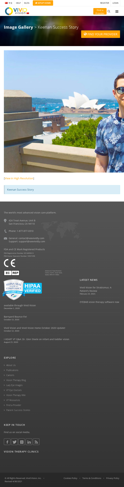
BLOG (26, 3)
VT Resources (13, 400)
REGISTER (104, 3)
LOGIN (115, 3)
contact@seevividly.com (31, 238)
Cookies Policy (70, 478)
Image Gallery (18, 27)
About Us (11, 365)
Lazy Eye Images (14, 385)
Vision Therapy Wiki (16, 395)
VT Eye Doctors (14, 390)
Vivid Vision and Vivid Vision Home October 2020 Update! (34, 327)
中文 (10, 3)
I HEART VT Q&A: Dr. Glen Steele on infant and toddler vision (36, 339)
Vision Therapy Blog (16, 380)
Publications (12, 370)
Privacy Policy (112, 478)
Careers (10, 375)
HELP (18, 3)
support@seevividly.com (32, 241)
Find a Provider (13, 405)
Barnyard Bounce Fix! (15, 316)
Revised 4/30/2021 (13, 481)
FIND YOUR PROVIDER (102, 34)
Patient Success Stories (18, 410)
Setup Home (44, 2)
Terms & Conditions (91, 478)
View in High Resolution (19, 178)
